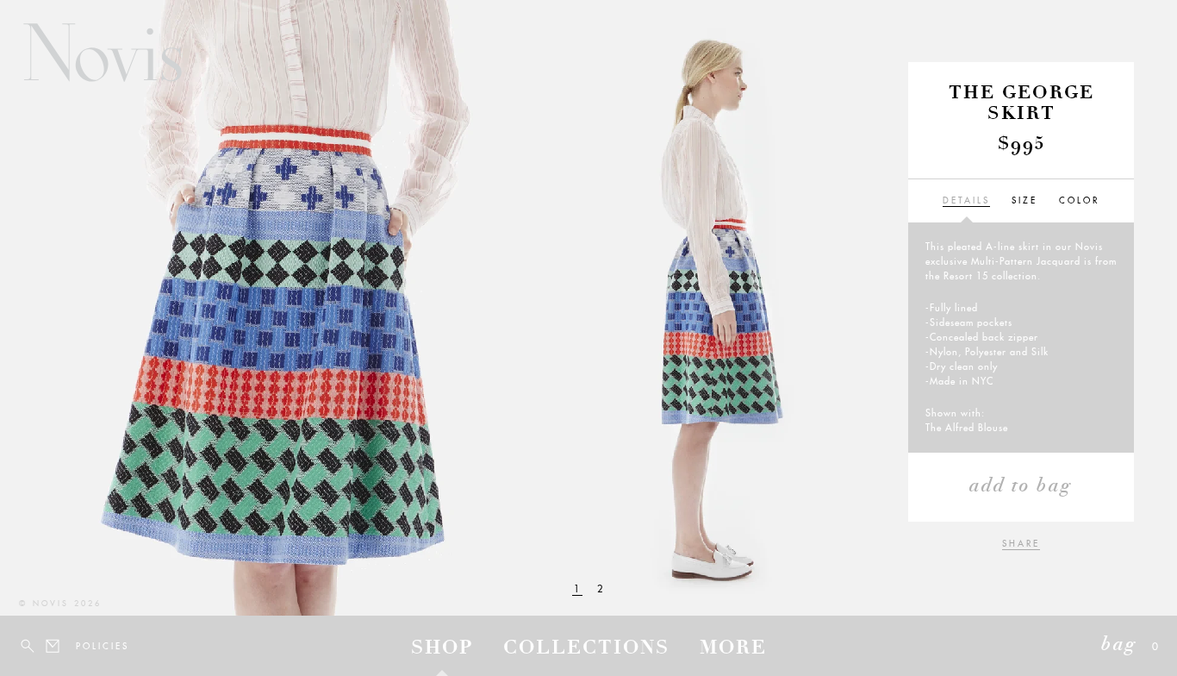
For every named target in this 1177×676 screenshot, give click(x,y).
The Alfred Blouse (966, 428)
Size (1024, 200)
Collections (586, 649)
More (733, 649)
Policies (86, 646)
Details (966, 200)
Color (1079, 200)
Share (1021, 543)
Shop (442, 649)
